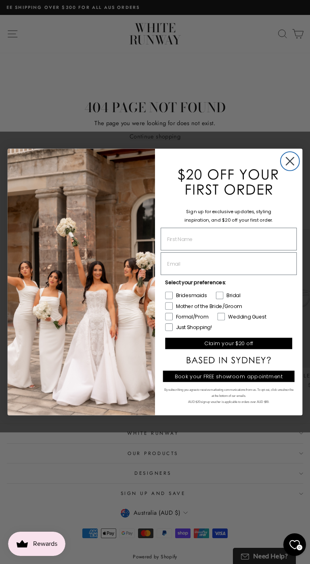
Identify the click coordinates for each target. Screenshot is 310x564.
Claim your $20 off (228, 343)
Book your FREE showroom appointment (229, 376)
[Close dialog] (290, 161)
